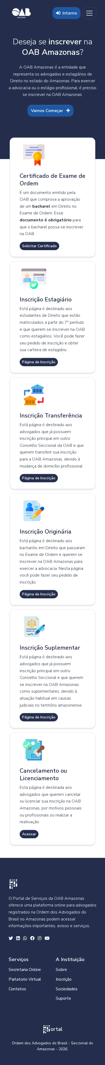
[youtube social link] (47, 938)
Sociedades (67, 989)
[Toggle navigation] (89, 13)
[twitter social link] (11, 938)
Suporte (63, 998)
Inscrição (64, 979)
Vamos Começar (47, 111)
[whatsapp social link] (25, 938)
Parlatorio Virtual (25, 979)
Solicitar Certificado (39, 246)
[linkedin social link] (18, 938)
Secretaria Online (25, 970)
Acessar (29, 834)
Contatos (17, 989)
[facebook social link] (32, 938)
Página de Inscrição (38, 362)
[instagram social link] (39, 938)
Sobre (61, 970)
